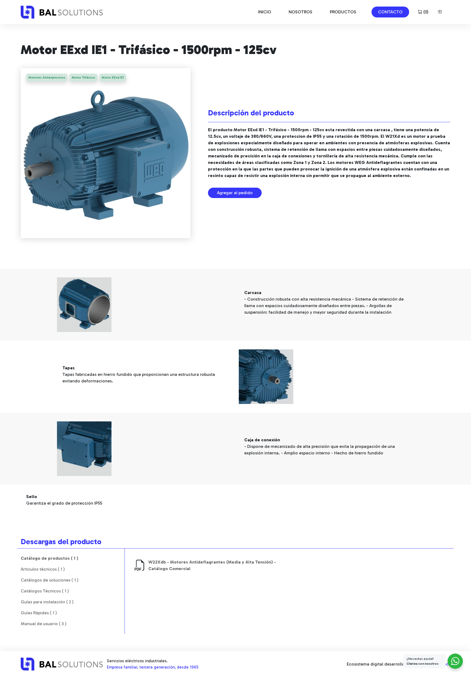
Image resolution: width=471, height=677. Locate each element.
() (425, 11)
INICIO (264, 11)
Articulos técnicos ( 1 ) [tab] (43, 569)
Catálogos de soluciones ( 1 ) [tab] (49, 580)
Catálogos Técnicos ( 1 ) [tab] (45, 591)
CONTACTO (390, 11)
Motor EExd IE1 (113, 77)
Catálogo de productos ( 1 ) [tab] (49, 558)
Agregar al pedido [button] (235, 192)
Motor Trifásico (83, 77)
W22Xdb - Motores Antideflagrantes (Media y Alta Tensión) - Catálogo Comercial (212, 565)
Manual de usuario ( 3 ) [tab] (44, 623)
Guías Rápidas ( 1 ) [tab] (39, 612)
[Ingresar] (440, 12)
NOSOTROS (300, 11)
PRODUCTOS (343, 11)
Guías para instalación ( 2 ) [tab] (47, 601)
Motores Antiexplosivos (46, 77)
